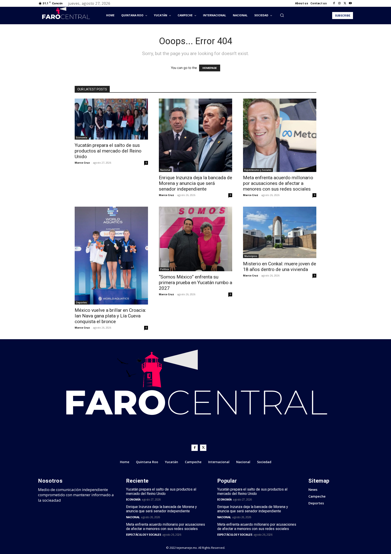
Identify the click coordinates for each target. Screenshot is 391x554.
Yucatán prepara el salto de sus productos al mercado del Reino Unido (108, 151)
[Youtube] (350, 3)
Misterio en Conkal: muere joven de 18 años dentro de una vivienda (279, 266)
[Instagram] (339, 3)
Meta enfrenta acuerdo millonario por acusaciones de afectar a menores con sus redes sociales (278, 183)
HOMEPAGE (210, 68)
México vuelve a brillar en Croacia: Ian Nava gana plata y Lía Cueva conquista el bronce (110, 315)
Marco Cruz (82, 162)
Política (164, 269)
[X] (345, 3)
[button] (282, 15)
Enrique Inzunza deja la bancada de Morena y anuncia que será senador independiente (195, 183)
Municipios (250, 256)
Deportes (81, 302)
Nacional (165, 170)
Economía (81, 137)
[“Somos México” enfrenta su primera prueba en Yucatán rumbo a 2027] (195, 239)
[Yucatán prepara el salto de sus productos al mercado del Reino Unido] (111, 119)
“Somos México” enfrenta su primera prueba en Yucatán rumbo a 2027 (195, 282)
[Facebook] (334, 3)
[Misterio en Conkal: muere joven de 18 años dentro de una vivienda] (279, 232)
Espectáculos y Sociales (258, 170)
